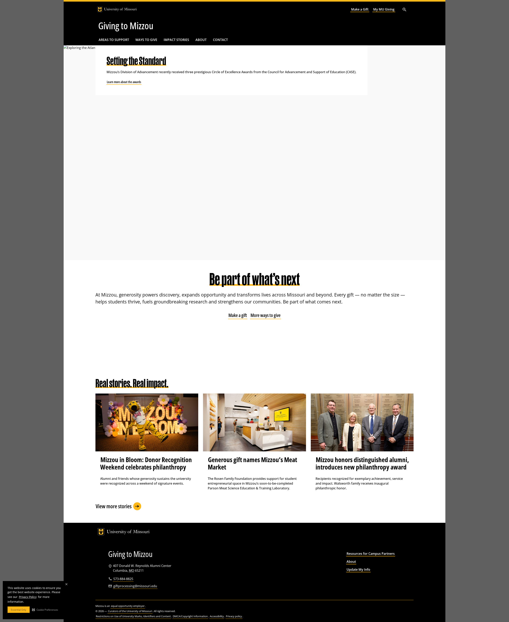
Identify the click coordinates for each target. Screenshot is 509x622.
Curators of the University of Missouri (130, 611)
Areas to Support (114, 40)
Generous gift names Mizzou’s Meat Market (252, 463)
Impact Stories (176, 40)
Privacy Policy (28, 597)
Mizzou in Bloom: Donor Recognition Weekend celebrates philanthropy (146, 463)
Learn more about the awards (124, 82)
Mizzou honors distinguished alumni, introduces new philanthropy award (362, 463)
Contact (220, 40)
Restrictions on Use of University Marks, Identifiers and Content (133, 616)
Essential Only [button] (18, 609)
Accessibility (217, 616)
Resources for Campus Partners (371, 553)
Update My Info (358, 569)
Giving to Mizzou (125, 25)
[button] (45, 609)
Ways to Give (146, 40)
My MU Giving (383, 9)
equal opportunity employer (128, 606)
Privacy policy (234, 616)
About (201, 40)
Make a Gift (359, 9)
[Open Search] (404, 9)
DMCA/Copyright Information (190, 616)
